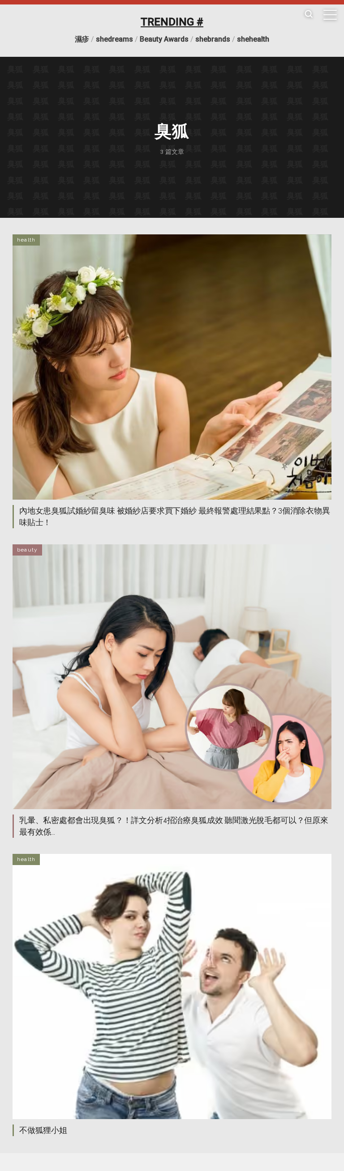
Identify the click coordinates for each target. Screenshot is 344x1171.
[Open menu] (330, 15)
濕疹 (82, 39)
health (26, 240)
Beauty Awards (164, 39)
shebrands (212, 39)
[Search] (308, 14)
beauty (27, 550)
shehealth (253, 39)
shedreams (114, 39)
